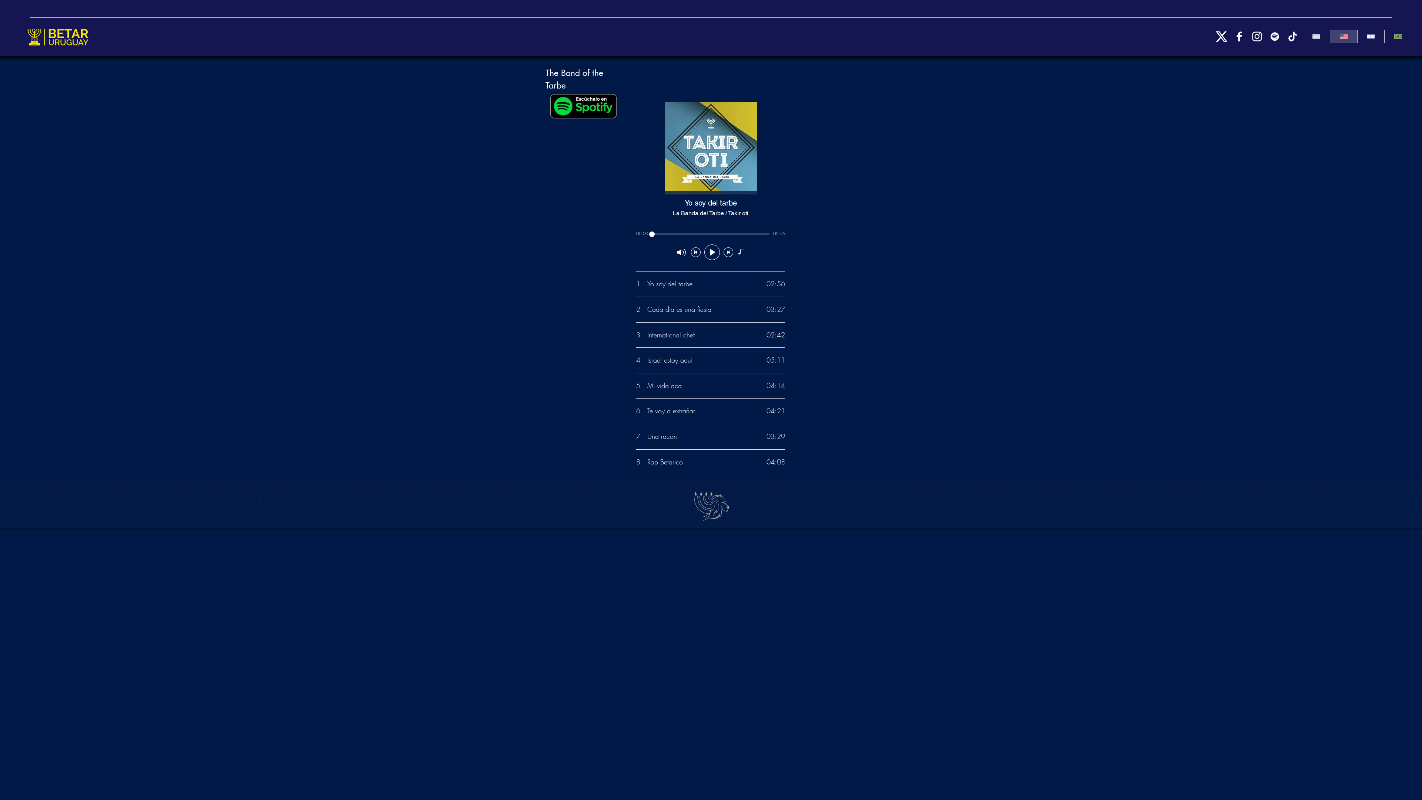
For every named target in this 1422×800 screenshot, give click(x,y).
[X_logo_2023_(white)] (1221, 36)
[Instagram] (1257, 36)
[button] (1176, 38)
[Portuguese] (1398, 36)
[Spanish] (1316, 36)
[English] (1343, 36)
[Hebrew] (1371, 36)
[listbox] (1176, 38)
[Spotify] (1274, 36)
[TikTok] (1292, 36)
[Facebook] (1239, 36)
